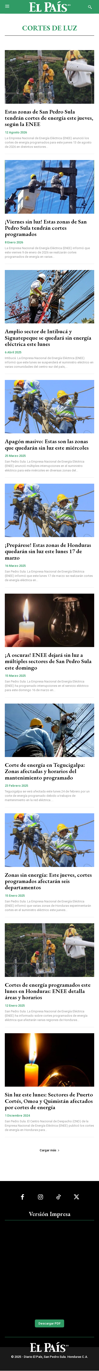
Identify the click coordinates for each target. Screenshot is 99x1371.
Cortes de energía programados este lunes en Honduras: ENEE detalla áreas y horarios (48, 991)
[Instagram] (40, 1197)
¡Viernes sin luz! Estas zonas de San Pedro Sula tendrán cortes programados (46, 228)
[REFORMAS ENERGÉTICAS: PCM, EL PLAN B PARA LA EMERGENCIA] (49, 1269)
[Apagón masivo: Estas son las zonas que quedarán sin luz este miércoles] (49, 406)
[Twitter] (76, 1197)
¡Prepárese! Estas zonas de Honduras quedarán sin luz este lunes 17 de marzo (48, 551)
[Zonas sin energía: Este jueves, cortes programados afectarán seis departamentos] (49, 840)
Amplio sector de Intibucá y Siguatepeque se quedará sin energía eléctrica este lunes (48, 337)
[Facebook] (22, 1197)
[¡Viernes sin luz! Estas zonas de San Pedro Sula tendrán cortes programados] (49, 186)
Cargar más (48, 1150)
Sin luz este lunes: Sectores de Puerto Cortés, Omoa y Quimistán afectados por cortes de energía (49, 1101)
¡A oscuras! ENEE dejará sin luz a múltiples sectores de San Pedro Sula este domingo (48, 661)
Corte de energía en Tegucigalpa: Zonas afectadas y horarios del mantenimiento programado (45, 771)
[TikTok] (58, 1197)
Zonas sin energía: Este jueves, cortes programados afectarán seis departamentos (48, 881)
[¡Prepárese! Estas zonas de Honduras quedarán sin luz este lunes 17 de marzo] (49, 510)
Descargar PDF (49, 1323)
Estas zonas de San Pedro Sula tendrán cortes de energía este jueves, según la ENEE (49, 118)
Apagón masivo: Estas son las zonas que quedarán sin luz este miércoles (47, 444)
